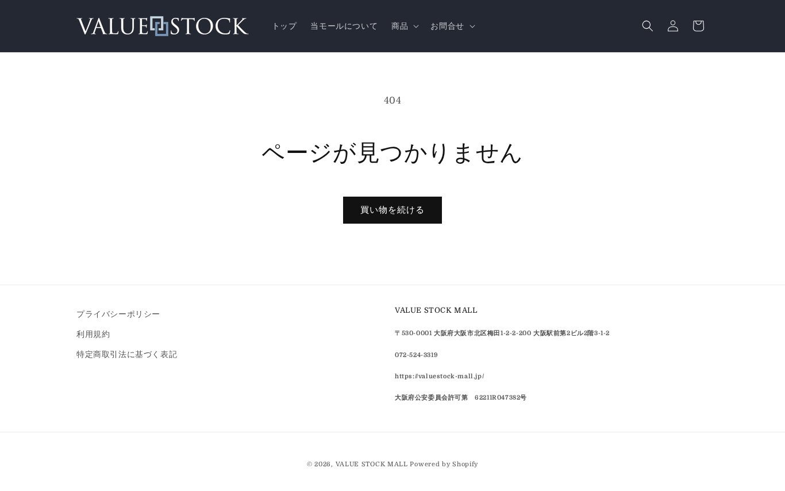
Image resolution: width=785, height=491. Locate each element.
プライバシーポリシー (118, 314)
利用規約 (93, 334)
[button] (404, 26)
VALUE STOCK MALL (372, 464)
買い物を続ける (392, 210)
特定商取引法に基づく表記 (126, 354)
